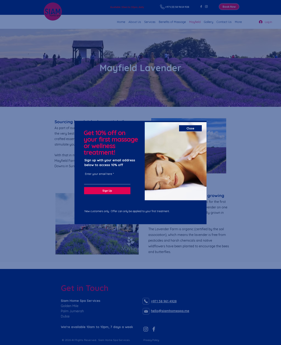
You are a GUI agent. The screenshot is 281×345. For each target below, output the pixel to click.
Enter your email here (98, 173)
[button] (190, 128)
